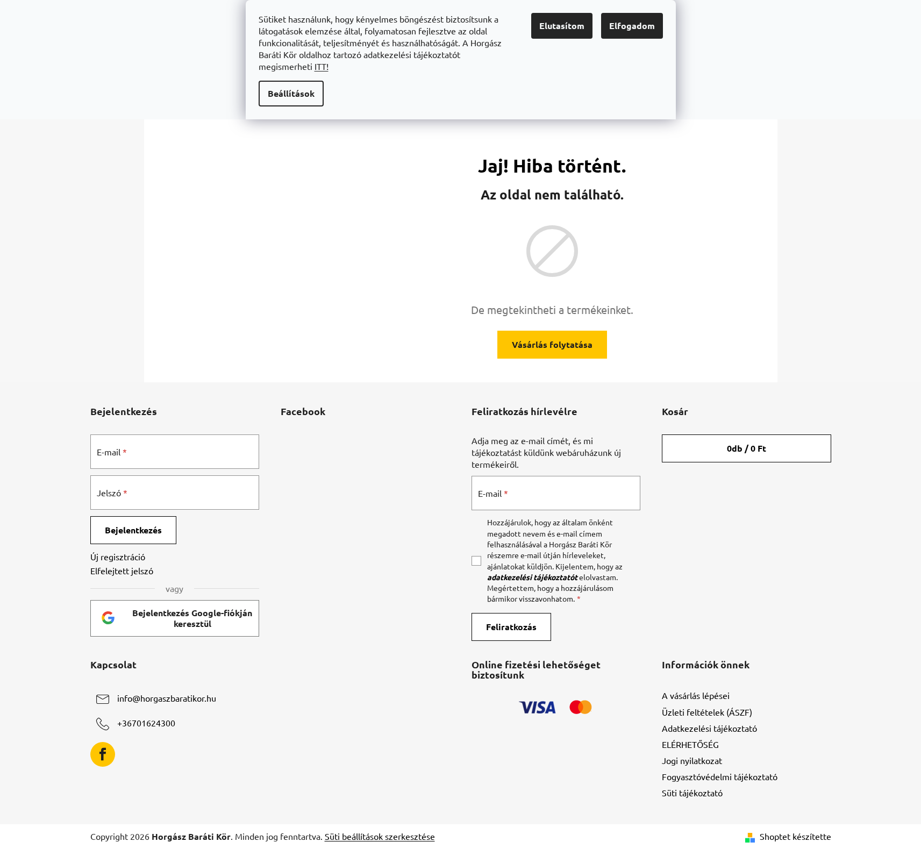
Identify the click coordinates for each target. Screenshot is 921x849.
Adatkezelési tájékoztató (709, 728)
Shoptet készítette (795, 836)
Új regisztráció (117, 556)
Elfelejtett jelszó (121, 570)
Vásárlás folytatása (552, 344)
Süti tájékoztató (692, 792)
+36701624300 (146, 723)
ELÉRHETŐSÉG (690, 744)
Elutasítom (561, 25)
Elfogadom (632, 25)
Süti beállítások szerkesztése (380, 836)
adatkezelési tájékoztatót (532, 577)
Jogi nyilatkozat (692, 760)
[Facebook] (102, 754)
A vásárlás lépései (696, 695)
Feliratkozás (511, 626)
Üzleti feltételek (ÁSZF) (707, 712)
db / (746, 448)
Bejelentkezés (133, 530)
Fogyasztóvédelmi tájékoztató (719, 776)
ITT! (322, 66)
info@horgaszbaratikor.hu (166, 698)
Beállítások (291, 93)
